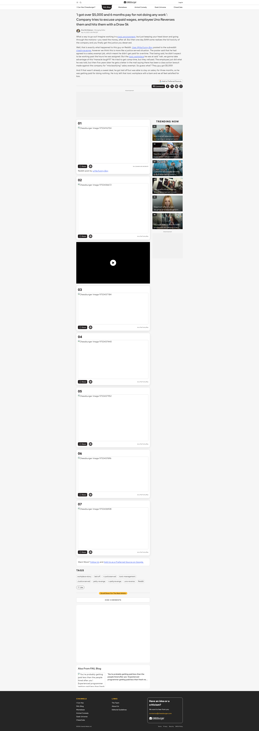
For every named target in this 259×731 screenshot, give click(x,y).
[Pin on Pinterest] (90, 166)
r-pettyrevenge (114, 581)
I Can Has (80, 703)
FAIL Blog (80, 706)
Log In (181, 2)
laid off (97, 576)
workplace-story (84, 576)
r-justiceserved (109, 576)
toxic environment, (126, 36)
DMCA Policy (179, 726)
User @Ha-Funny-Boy (142, 47)
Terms (160, 726)
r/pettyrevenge (83, 50)
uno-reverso (129, 581)
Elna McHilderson (87, 30)
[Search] (81, 2)
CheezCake (80, 720)
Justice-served (83, 581)
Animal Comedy (82, 713)
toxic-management (127, 576)
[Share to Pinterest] (176, 86)
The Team (115, 703)
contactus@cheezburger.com (160, 713)
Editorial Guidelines (119, 710)
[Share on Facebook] (167, 86)
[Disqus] (113, 635)
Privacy (165, 726)
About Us (115, 706)
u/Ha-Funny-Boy (100, 170)
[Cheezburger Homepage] (130, 2)
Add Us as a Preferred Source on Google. (124, 562)
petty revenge (99, 581)
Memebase (80, 710)
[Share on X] (172, 86)
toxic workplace (136, 56)
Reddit (141, 581)
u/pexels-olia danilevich (141, 166)
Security (171, 726)
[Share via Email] (181, 86)
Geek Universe (82, 717)
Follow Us (94, 562)
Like (81, 587)
